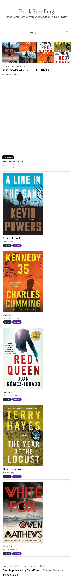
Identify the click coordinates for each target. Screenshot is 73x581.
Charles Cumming (12, 318)
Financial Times (12, 74)
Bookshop (17, 245)
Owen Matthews (11, 550)
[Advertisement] (36, 113)
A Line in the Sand (11, 238)
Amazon (7, 245)
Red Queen (8, 392)
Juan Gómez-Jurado (12, 395)
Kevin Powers (10, 241)
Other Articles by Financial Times (13, 161)
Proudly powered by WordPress (22, 570)
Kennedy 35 (8, 315)
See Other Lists (8, 166)
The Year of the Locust (13, 469)
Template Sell (11, 574)
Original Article (8, 157)
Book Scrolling (36, 11)
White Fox (7, 546)
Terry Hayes (9, 473)
